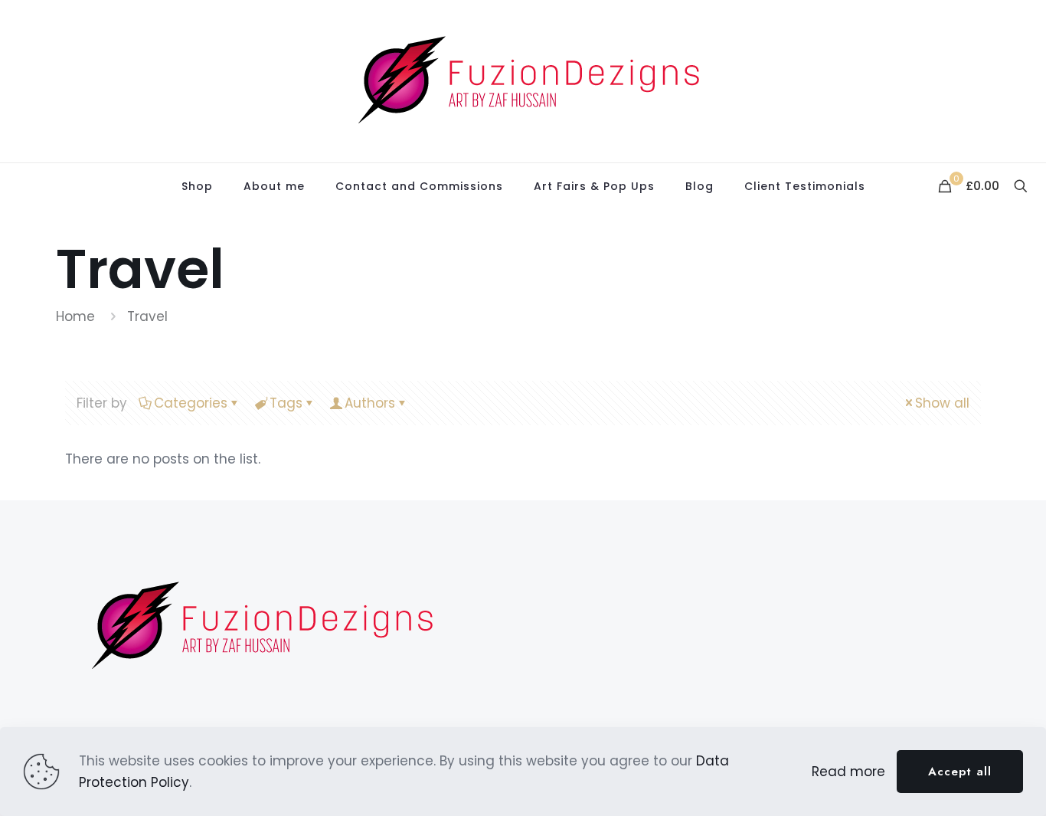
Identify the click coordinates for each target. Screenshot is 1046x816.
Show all (942, 403)
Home (75, 316)
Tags (286, 403)
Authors (370, 403)
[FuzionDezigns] (523, 81)
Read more (848, 771)
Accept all (960, 771)
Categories (190, 403)
